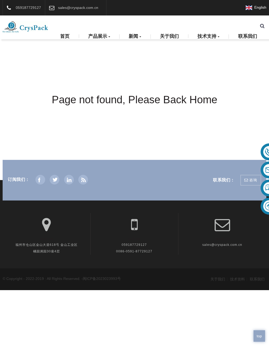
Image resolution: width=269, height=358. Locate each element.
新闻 (133, 36)
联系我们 (247, 36)
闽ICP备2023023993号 (102, 278)
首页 (65, 36)
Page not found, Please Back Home (134, 99)
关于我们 (169, 36)
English (259, 7)
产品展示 (97, 36)
